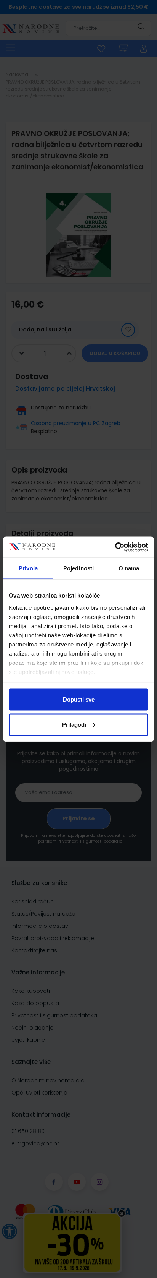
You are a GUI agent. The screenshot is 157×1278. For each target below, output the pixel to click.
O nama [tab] (129, 568)
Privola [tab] (28, 568)
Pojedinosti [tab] (78, 568)
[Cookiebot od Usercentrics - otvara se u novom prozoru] (115, 547)
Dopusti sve (79, 699)
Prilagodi (74, 724)
